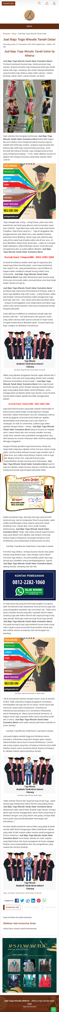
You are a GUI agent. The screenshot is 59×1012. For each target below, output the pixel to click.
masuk (17, 928)
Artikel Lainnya (31, 907)
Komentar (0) (12, 907)
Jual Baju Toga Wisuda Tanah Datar (29, 39)
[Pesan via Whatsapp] (46, 3)
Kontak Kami (8, 3)
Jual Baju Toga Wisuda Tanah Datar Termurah (24, 893)
